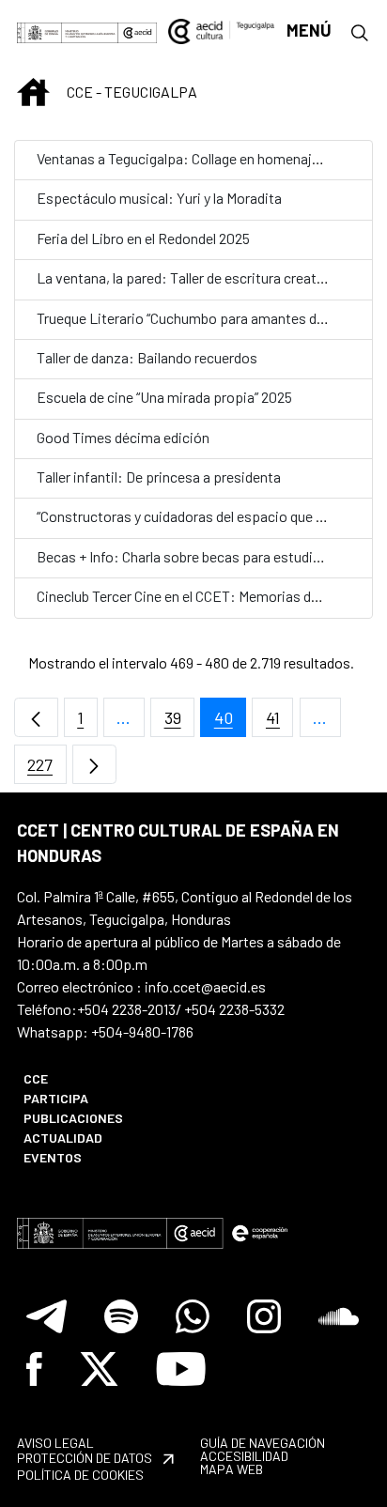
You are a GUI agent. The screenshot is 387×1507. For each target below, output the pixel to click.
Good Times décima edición (123, 437)
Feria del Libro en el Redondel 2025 (143, 238)
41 (279, 722)
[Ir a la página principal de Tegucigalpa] (221, 30)
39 (179, 722)
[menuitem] (98, 1078)
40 (230, 722)
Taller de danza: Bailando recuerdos (147, 357)
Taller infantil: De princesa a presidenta (159, 476)
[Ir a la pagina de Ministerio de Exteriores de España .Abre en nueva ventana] (67, 30)
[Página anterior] (36, 718)
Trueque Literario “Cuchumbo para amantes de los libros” (212, 318)
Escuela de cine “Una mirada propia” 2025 (164, 397)
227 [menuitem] (47, 769)
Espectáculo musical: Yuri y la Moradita (159, 198)
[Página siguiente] (94, 765)
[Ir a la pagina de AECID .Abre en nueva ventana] (137, 30)
